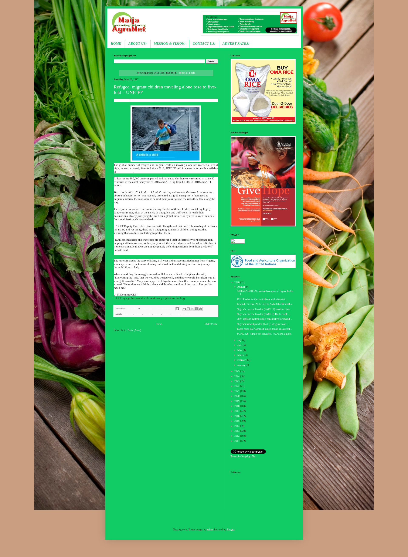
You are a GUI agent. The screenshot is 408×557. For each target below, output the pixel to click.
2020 (237, 396)
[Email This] (184, 309)
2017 (237, 410)
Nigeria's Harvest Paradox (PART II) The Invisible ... (263, 314)
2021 (237, 391)
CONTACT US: (204, 43)
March (241, 355)
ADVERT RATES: (235, 43)
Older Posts (211, 324)
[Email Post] (177, 308)
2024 (237, 376)
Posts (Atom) (134, 330)
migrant (157, 314)
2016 (237, 416)
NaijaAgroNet (122, 100)
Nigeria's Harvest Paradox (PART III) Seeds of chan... (264, 309)
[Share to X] (192, 309)
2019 (237, 401)
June (240, 345)
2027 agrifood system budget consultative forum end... (264, 318)
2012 (237, 435)
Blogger (231, 529)
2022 (237, 386)
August (241, 286)
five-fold (148, 314)
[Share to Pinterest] (200, 309)
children (138, 314)
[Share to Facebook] (196, 309)
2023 (237, 381)
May (240, 350)
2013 (237, 430)
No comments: (164, 308)
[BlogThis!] (188, 309)
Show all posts (186, 72)
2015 (237, 420)
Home (159, 324)
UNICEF (186, 314)
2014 (237, 426)
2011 (237, 440)
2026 (237, 282)
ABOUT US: (137, 43)
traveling (176, 314)
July (239, 340)
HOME (116, 43)
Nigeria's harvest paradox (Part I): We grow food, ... (263, 324)
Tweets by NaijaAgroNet (243, 456)
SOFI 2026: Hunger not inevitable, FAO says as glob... (265, 333)
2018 (237, 406)
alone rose (128, 314)
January (241, 365)
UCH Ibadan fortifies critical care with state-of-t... (262, 299)
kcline (210, 529)
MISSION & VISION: (170, 43)
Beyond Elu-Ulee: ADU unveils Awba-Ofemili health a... (265, 304)
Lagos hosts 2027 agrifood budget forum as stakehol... (264, 328)
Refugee (167, 314)
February (242, 359)
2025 (237, 371)
